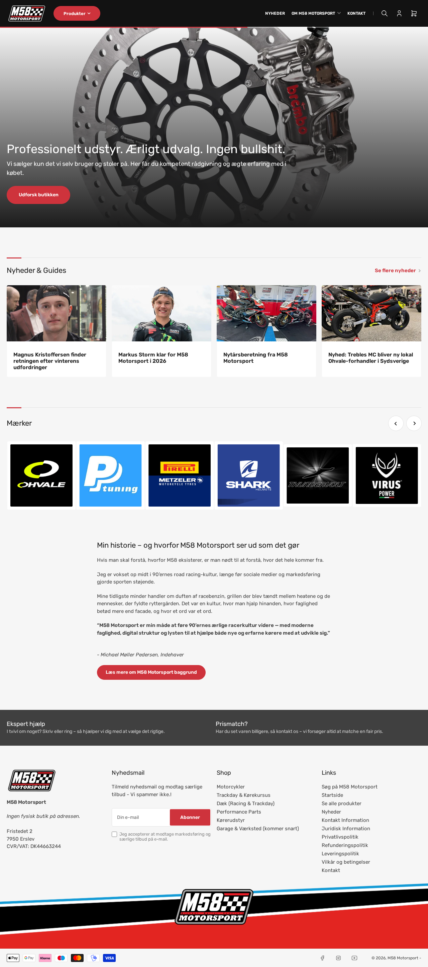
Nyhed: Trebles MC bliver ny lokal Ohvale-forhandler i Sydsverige (370, 357)
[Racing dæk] (179, 475)
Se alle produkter (341, 803)
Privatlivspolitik (340, 837)
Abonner (190, 817)
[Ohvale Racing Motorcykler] (41, 475)
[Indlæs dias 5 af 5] (225, 218)
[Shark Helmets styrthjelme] (249, 475)
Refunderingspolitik (345, 845)
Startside (332, 795)
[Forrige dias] (9, 127)
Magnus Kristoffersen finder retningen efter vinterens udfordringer (49, 360)
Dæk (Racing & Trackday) (246, 803)
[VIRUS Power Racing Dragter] (387, 475)
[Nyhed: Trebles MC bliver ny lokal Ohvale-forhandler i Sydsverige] (371, 313)
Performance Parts (239, 812)
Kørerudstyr (231, 820)
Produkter (75, 13)
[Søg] (384, 13)
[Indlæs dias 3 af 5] (214, 218)
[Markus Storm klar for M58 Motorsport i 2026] (161, 313)
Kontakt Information (345, 820)
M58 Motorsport (403, 958)
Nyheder (275, 13)
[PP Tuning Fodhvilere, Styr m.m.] (111, 475)
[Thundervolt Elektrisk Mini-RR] (318, 475)
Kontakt (356, 13)
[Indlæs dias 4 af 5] (220, 218)
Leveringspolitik (340, 854)
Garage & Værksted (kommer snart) (258, 829)
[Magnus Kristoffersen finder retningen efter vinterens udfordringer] (56, 313)
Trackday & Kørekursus (244, 795)
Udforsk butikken (39, 195)
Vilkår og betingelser (346, 862)
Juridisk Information (346, 829)
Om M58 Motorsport (313, 13)
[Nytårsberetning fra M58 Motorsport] (266, 313)
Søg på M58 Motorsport (350, 787)
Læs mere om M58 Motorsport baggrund (151, 672)
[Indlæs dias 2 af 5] (208, 218)
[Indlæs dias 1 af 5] (203, 218)
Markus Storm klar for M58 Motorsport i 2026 (153, 357)
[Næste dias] (419, 127)
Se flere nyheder (395, 270)
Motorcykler (231, 787)
